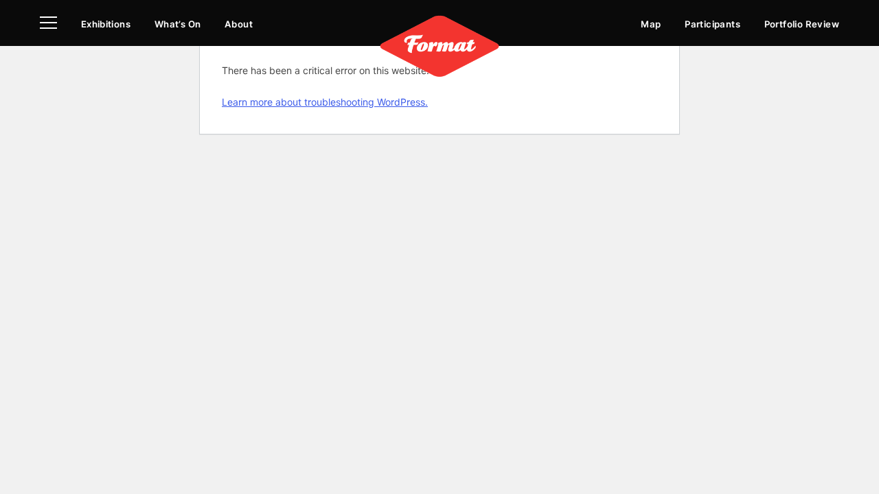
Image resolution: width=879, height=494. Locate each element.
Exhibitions (105, 24)
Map (651, 24)
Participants (712, 24)
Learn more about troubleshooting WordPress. (325, 102)
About (239, 24)
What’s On (178, 24)
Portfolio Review (801, 24)
